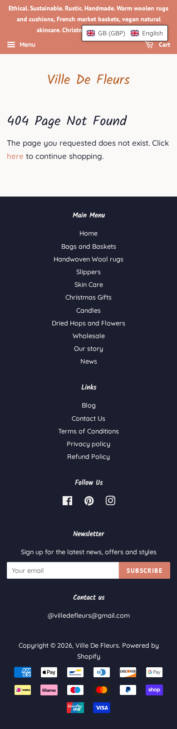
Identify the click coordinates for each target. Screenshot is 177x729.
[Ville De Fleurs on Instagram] (110, 502)
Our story (88, 349)
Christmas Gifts (88, 297)
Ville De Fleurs (88, 80)
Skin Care (88, 285)
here (15, 156)
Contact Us (88, 418)
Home (88, 233)
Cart (163, 45)
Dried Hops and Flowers (88, 323)
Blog (89, 405)
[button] (124, 33)
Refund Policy (88, 457)
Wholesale (89, 336)
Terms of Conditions (88, 431)
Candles (88, 310)
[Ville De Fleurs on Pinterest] (89, 502)
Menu (26, 45)
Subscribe (144, 570)
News (88, 361)
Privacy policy (88, 444)
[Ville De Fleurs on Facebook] (67, 502)
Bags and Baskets (88, 246)
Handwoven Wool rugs (88, 259)
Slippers (88, 272)
